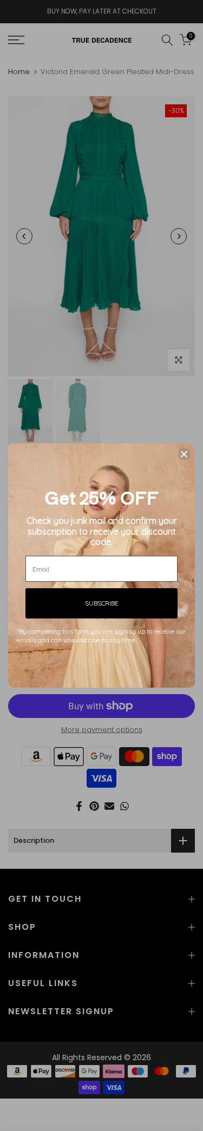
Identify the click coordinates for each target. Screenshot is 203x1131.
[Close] (184, 454)
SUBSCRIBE (102, 603)
